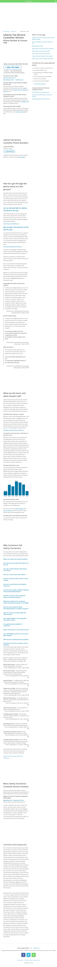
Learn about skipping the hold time (12, 246)
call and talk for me (20, 508)
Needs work (36, 948)
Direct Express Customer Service (40, 92)
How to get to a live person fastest (41, 51)
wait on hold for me (8, 510)
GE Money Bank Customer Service (41, 99)
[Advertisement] (16, 126)
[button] (55, 1)
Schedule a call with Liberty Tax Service (13, 430)
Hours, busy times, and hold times (41, 53)
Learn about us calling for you (11, 223)
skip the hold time (21, 112)
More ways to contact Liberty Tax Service (42, 58)
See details (22, 157)
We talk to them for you (9, 77)
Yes (31, 948)
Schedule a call (19, 79)
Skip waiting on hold (8, 79)
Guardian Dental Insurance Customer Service (42, 95)
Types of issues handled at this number (42, 56)
